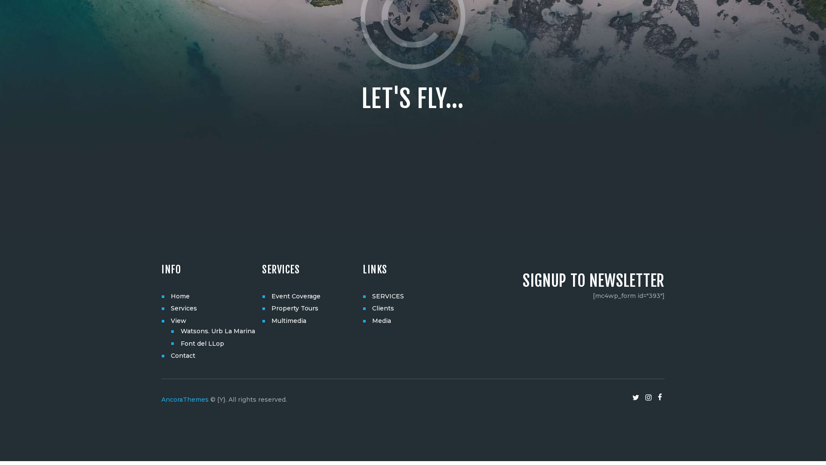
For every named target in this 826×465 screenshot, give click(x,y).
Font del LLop (202, 343)
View (178, 321)
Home (180, 296)
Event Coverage (296, 296)
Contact (183, 356)
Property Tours (294, 308)
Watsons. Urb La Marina (218, 331)
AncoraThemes (185, 399)
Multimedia (288, 321)
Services (184, 308)
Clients (383, 308)
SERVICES (388, 296)
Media (381, 321)
